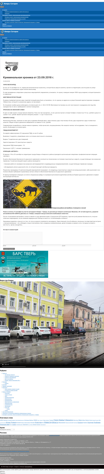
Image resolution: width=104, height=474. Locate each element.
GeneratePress (28, 466)
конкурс (38, 424)
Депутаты (75, 420)
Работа (6, 383)
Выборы (31, 420)
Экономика (7, 406)
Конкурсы (4, 387)
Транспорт (25, 424)
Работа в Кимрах (7, 26)
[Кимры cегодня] (9, 5)
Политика (7, 393)
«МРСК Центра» (4, 420)
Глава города (46, 420)
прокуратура (43, 424)
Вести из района (9, 379)
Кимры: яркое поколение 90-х (12, 380)
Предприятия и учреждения (12, 401)
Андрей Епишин (11, 420)
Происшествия (8, 403)
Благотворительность (19, 420)
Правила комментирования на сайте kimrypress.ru (17, 11)
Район (11, 424)
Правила (85, 422)
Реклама (4, 382)
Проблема (97, 422)
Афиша (4, 24)
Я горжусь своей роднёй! (11, 390)
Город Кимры (59, 420)
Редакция (7, 13)
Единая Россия (95, 420)
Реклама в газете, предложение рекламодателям (16, 15)
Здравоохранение (9, 397)
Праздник (90, 422)
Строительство (8, 404)
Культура (7, 407)
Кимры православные (25, 422)
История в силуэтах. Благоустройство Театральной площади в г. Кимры (22, 22)
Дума (90, 420)
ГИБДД (35, 420)
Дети (80, 420)
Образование (8, 399)
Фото (8, 409)
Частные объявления (7, 411)
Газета (41, 420)
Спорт (6, 410)
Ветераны (26, 420)
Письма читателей (7, 386)
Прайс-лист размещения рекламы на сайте (15, 18)
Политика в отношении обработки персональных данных (16, 413)
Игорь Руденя (11, 422)
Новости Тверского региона (12, 376)
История (4, 384)
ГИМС (38, 420)
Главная (51, 420)
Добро (83, 420)
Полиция (80, 422)
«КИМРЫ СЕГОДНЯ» (54, 435)
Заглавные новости (10, 374)
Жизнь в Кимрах (6, 391)
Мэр (43, 422)
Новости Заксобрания (10, 377)
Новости (4, 373)
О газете (4, 10)
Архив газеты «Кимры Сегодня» (11, 20)
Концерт (33, 422)
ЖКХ (6, 396)
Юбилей (34, 424)
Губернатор (69, 420)
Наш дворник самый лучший (12, 389)
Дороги (87, 420)
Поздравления (8, 400)
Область (55, 422)
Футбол (31, 424)
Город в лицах (8, 394)
